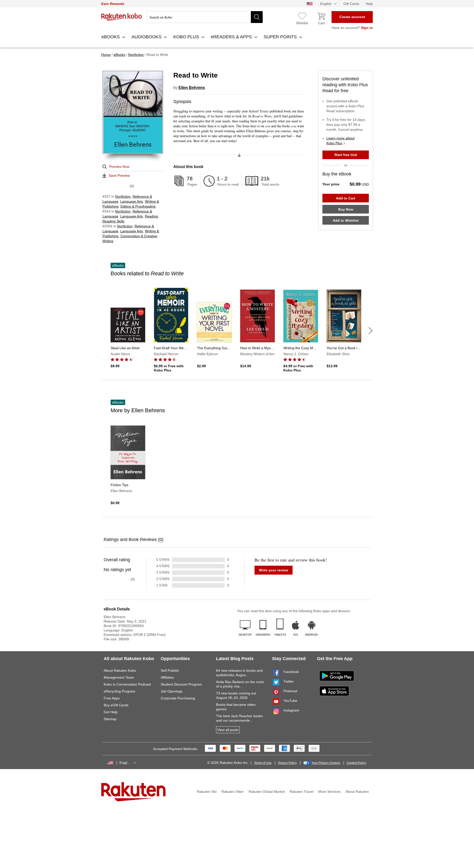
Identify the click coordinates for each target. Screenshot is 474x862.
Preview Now (119, 167)
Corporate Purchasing (178, 698)
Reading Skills (113, 221)
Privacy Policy (287, 763)
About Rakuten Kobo (120, 670)
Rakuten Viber (232, 792)
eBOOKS (111, 36)
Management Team (119, 677)
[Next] (370, 330)
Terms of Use (263, 763)
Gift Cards (351, 4)
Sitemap (110, 719)
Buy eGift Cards (116, 705)
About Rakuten (357, 792)
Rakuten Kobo (121, 17)
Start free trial (345, 155)
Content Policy (356, 763)
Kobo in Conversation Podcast (127, 684)
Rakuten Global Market (267, 792)
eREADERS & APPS (232, 36)
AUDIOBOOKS (147, 36)
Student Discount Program (181, 684)
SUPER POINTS (281, 36)
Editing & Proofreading (138, 206)
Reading (151, 216)
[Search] (257, 17)
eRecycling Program (119, 691)
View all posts (227, 730)
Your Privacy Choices (326, 763)
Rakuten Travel (301, 792)
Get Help (111, 712)
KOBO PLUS (186, 36)
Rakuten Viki (207, 792)
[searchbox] (205, 17)
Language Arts (131, 201)
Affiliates (167, 677)
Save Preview (119, 175)
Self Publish (170, 670)
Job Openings (171, 691)
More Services (329, 792)
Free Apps (112, 698)
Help (369, 4)
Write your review (273, 570)
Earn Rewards (112, 4)
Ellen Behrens (191, 88)
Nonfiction (123, 196)
